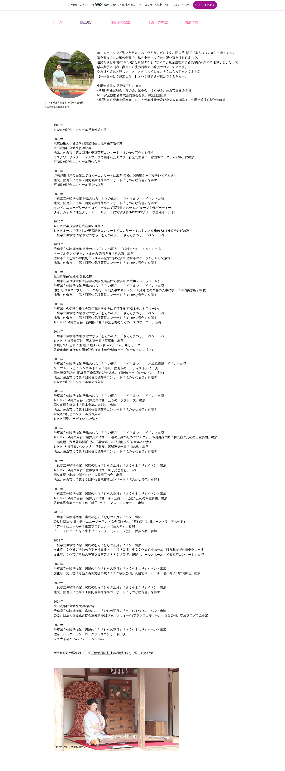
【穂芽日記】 (100, 653)
